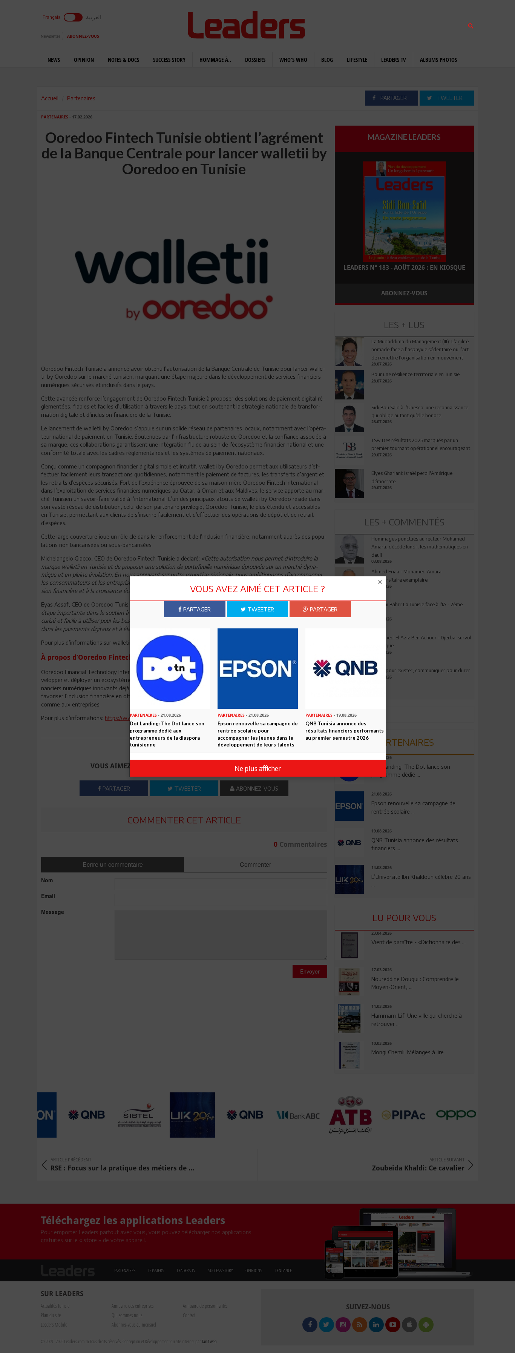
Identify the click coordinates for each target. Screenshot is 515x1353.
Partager (196, 609)
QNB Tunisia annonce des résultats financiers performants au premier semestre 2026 (344, 730)
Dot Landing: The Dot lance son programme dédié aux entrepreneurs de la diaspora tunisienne (167, 734)
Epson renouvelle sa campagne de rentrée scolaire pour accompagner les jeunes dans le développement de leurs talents (258, 734)
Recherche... (353, 24)
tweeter (260, 609)
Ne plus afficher (258, 768)
